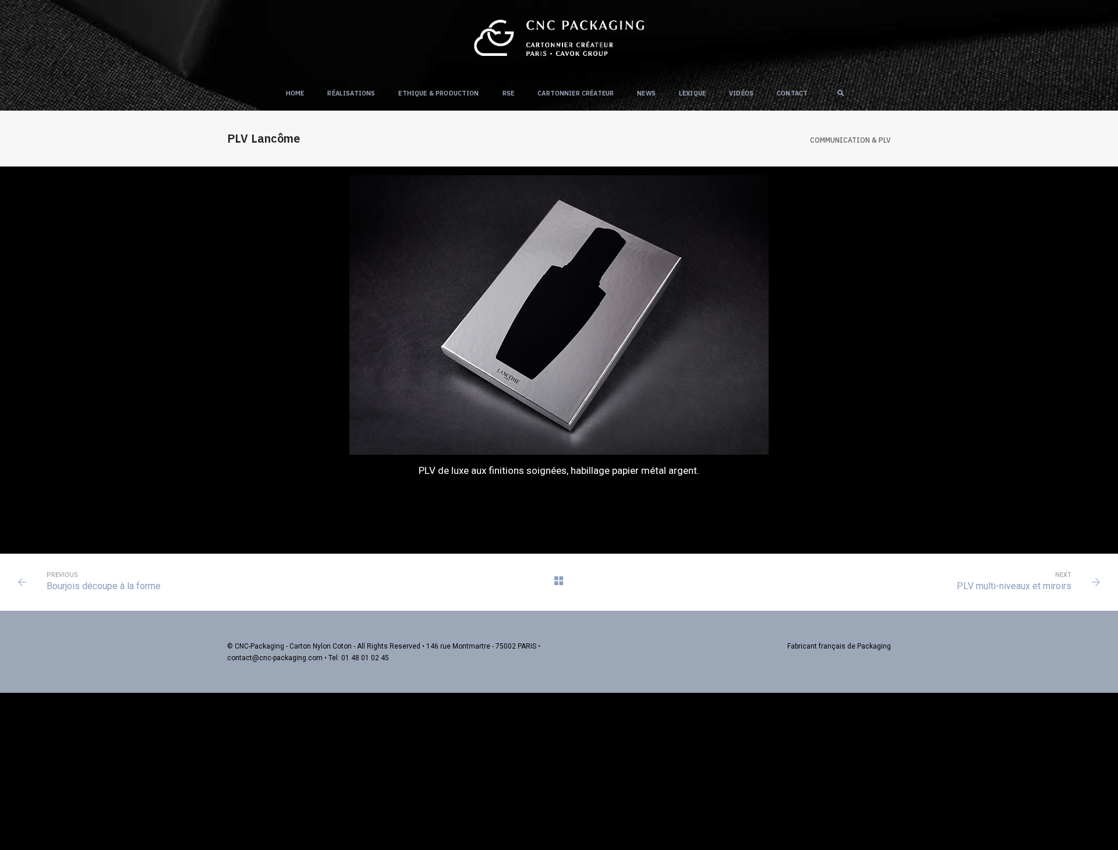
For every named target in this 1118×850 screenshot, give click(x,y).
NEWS (646, 93)
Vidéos (741, 93)
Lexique (692, 93)
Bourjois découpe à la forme (104, 586)
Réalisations (351, 93)
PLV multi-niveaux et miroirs (1014, 586)
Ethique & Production (438, 93)
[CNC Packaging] (559, 37)
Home (295, 93)
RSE (509, 93)
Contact (792, 93)
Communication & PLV (850, 140)
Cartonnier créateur (575, 93)
